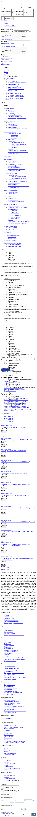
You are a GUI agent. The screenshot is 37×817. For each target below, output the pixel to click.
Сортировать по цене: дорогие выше (15, 406)
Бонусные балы (12, 90)
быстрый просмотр (6, 425)
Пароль (3, 43)
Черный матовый (14, 396)
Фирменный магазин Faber (15, 98)
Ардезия (11, 327)
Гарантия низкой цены (14, 87)
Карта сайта (7, 769)
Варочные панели (9, 121)
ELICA (11, 254)
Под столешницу (16, 215)
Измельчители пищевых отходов (17, 207)
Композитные (15, 218)
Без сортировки (8, 397)
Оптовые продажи (9, 78)
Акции (6, 72)
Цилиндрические (16, 138)
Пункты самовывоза (10, 778)
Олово (11, 362)
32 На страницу (8, 419)
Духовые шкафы (9, 108)
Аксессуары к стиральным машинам (18, 186)
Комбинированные (13, 127)
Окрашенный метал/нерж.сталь (18, 294)
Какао (11, 341)
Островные (11, 139)
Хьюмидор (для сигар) (14, 170)
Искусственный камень (16, 287)
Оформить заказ (5, 64)
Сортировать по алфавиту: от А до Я (15, 401)
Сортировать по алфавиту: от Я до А (15, 403)
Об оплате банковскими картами (17, 82)
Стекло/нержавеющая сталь (17, 306)
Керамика (12, 289)
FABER (11, 255)
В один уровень (15, 217)
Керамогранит (13, 290)
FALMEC (12, 257)
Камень (11, 343)
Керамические (15, 213)
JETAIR (11, 261)
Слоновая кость (13, 381)
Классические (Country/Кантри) (17, 150)
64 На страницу (8, 421)
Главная (3, 371)
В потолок (14, 147)
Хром (11, 393)
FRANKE (12, 259)
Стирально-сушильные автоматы (17, 181)
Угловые (10, 149)
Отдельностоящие (13, 161)
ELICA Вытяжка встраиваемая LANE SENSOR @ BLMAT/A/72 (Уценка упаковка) (15, 544)
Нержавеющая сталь (15, 292)
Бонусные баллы (9, 766)
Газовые (10, 110)
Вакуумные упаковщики (15, 116)
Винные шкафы (12, 166)
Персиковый (13, 365)
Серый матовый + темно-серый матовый (21, 379)
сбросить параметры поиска (9, 368)
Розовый (11, 370)
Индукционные (12, 125)
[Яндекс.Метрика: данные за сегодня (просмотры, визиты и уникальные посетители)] (6, 812)
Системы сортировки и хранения (17, 223)
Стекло (11, 302)
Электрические (12, 111)
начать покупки (5, 59)
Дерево (11, 284)
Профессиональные (13, 153)
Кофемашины (8, 196)
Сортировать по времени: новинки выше (16, 400)
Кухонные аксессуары (10, 226)
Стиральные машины (10, 173)
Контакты (7, 99)
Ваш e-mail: (4, 41)
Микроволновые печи (10, 190)
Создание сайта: (5, 815)
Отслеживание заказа (7, 31)
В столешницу (15, 145)
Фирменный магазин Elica (15, 93)
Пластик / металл (14, 299)
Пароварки (7, 156)
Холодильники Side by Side (16, 164)
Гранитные (14, 212)
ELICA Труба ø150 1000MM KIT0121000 (13, 427)
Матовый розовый (14, 351)
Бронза (11, 334)
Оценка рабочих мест (14, 84)
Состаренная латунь (15, 382)
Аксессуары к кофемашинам (16, 201)
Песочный (12, 367)
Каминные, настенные (14, 133)
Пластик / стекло (14, 301)
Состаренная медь (14, 384)
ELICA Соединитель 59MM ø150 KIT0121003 (14, 473)
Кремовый (12, 346)
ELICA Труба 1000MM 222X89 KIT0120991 (13, 451)
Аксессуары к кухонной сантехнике (18, 221)
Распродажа (7, 232)
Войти (2, 39)
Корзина (3, 63)
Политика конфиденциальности (17, 86)
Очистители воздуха (10, 240)
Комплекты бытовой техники (13, 243)
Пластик (11, 297)
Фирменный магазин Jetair (15, 95)
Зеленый (11, 338)
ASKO (11, 252)
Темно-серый (13, 386)
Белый (11, 329)
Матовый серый (14, 353)
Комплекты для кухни (14, 244)
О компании (7, 760)
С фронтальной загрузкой (18, 176)
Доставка (7, 75)
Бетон (11, 282)
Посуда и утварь (12, 229)
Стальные (14, 210)
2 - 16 (8, 569)
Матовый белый (14, 350)
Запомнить (5, 56)
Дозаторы (10, 220)
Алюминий (12, 280)
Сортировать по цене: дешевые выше (15, 404)
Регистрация (8, 39)
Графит (11, 336)
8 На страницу (8, 416)
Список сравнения (9, 25)
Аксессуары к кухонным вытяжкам (18, 152)
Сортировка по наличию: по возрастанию (16, 407)
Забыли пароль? (9, 43)
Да (10, 269)
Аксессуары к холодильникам (16, 169)
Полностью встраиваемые (18, 144)
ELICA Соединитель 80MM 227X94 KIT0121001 (15, 495)
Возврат (6, 777)
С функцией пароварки (14, 115)
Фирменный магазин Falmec (16, 96)
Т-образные (14, 136)
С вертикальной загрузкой (19, 178)
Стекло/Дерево (13, 304)
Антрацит (12, 326)
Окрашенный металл (15, 296)
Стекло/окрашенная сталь (16, 308)
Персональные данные (10, 763)
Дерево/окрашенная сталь (16, 285)
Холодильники (8, 159)
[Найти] (17, 373)
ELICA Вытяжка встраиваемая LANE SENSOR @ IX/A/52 (18, 508)
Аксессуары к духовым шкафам (17, 118)
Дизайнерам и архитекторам (16, 89)
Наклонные (14, 135)
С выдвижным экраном (18, 142)
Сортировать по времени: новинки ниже (16, 398)
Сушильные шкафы (13, 187)
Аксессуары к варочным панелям (17, 128)
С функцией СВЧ (13, 113)
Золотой (11, 339)
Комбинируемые (12, 184)
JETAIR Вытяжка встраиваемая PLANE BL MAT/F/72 (16, 440)
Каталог (8, 371)
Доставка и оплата (9, 775)
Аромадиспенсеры (13, 227)
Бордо (11, 332)
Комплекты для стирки (14, 246)
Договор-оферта (12, 81)
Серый (11, 375)
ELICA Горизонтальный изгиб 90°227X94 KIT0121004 (17, 531)
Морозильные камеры (14, 167)
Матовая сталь (13, 348)
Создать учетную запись (8, 46)
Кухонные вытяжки (10, 132)
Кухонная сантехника (10, 204)
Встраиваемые (12, 141)
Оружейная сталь (14, 363)
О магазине (7, 69)
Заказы (6, 23)
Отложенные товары (10, 26)
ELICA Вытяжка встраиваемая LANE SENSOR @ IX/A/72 (18, 522)
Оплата (6, 73)
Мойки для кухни (13, 209)
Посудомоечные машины (11, 235)
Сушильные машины (14, 183)
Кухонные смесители (14, 206)
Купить (3, 432)
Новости (6, 70)
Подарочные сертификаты (12, 768)
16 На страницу (8, 418)
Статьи (10, 92)
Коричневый (13, 344)
